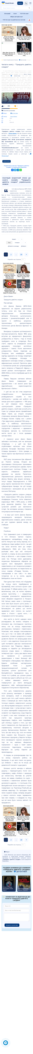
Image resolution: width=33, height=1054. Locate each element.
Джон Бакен (27, 74)
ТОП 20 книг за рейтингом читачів (14, 20)
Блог (15, 13)
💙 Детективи (15, 75)
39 (21, 254)
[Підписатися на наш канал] (29, 20)
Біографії (7, 13)
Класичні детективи (9, 110)
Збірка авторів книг (16, 16)
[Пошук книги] (29, 8)
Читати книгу (6, 161)
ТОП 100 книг (24, 13)
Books (10, 3)
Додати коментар (12, 925)
